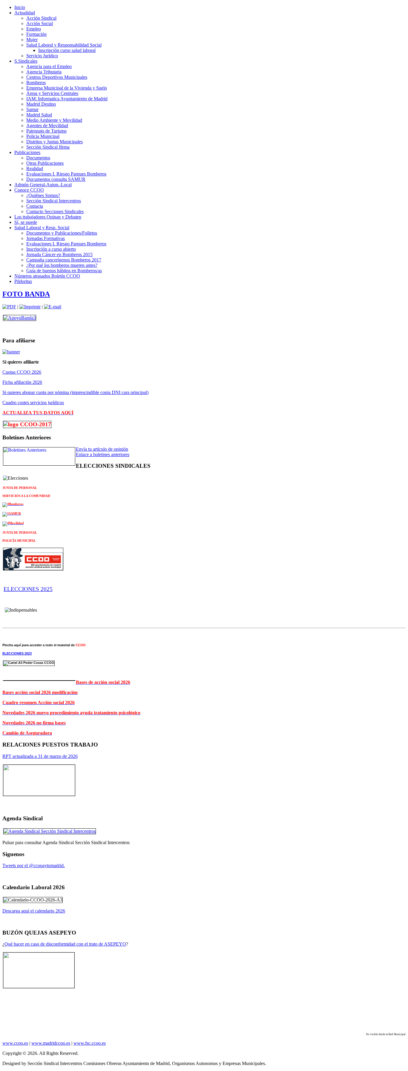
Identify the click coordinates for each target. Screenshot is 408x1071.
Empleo (33, 28)
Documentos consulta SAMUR (55, 179)
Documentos (38, 157)
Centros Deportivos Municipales (56, 77)
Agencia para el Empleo (49, 66)
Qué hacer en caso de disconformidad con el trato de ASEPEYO (65, 944)
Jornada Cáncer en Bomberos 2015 (59, 254)
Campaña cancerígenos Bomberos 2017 (63, 259)
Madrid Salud (39, 114)
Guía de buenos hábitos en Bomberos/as (64, 270)
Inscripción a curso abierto (51, 249)
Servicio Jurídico (42, 55)
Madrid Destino (41, 104)
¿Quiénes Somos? (43, 195)
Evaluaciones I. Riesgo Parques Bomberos (66, 173)
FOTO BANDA (26, 294)
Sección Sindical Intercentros (53, 200)
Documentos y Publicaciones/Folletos (61, 233)
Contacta (34, 206)
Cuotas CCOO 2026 (21, 372)
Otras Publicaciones (45, 163)
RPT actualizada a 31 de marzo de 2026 (40, 756)
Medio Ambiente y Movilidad (54, 120)
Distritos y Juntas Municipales (54, 141)
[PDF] (9, 306)
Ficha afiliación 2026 (22, 382)
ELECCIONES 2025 (28, 589)
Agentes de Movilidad (47, 125)
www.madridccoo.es (50, 1043)
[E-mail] (52, 306)
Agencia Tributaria (44, 71)
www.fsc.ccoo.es (89, 1043)
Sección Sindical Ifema (48, 147)
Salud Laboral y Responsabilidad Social (64, 44)
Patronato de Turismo (46, 130)
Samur (32, 109)
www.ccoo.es (15, 1043)
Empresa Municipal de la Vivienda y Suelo (66, 87)
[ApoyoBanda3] (19, 317)
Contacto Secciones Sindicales (55, 211)
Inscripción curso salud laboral (67, 50)
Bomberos (36, 82)
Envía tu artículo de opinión (102, 449)
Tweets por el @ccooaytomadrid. (33, 865)
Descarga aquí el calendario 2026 (33, 910)
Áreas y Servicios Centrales (52, 93)
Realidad (34, 168)
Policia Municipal (42, 136)
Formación (36, 34)
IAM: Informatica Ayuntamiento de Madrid (67, 98)
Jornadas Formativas (45, 238)
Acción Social (39, 23)
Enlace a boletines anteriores (102, 454)
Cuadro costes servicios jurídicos (33, 402)
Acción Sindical (41, 18)
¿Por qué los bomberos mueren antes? (61, 265)
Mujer (32, 39)
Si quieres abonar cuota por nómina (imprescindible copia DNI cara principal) (75, 392)
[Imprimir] (30, 306)
